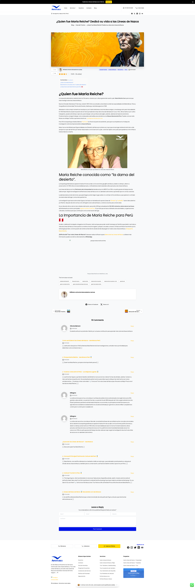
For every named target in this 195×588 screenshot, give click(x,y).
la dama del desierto (64, 281)
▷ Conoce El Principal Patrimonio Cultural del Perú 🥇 (80, 456)
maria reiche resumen (96, 281)
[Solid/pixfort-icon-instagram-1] (131, 547)
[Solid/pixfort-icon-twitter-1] (135, 547)
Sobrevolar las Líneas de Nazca (114, 234)
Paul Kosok (85, 122)
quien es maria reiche (65, 284)
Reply (132, 326)
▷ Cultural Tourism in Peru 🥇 (72, 473)
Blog (72, 25)
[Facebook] (132, 13)
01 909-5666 (140, 8)
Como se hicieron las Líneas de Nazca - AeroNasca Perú (81, 340)
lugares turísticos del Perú (87, 208)
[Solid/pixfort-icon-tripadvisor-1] (142, 547)
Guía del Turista (80, 25)
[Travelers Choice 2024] (55, 578)
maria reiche (85, 281)
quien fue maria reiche (96, 284)
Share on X (106, 304)
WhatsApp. (89, 237)
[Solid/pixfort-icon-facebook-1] (128, 547)
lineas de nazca (75, 281)
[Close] (193, 2)
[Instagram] (139, 13)
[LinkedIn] (137, 13)
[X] (134, 13)
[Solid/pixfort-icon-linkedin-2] (138, 547)
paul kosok (122, 281)
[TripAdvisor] (142, 13)
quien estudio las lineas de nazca (80, 284)
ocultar (70, 80)
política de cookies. (110, 585)
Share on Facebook (93, 304)
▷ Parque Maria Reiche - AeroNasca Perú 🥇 (77, 357)
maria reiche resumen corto (110, 281)
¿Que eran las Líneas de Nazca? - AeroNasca (77, 442)
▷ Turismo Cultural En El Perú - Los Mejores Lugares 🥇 (80, 372)
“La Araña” (120, 200)
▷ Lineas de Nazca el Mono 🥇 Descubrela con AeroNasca (81, 492)
